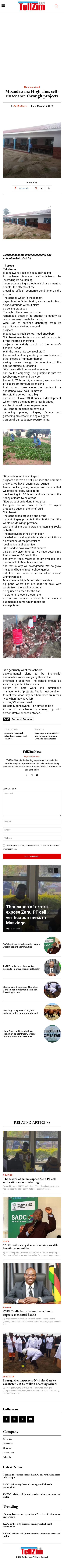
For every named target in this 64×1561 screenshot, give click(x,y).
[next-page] (56, 870)
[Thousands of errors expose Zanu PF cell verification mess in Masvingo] (32, 898)
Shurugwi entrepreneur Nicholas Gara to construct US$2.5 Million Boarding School (20, 990)
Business (16, 719)
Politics (7, 1175)
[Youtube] (37, 774)
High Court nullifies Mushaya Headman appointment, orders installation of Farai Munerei (19, 1034)
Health (7, 1307)
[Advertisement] (32, 46)
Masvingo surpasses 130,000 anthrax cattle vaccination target (20, 1012)
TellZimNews (20, 106)
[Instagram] (14, 1419)
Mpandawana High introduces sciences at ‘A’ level (15, 735)
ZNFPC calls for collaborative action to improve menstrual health (21, 967)
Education (27, 719)
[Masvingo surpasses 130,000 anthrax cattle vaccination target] (52, 1011)
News (6, 1241)
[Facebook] (27, 774)
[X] (32, 774)
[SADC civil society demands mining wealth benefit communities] (52, 945)
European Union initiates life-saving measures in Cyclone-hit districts (47, 735)
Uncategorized (32, 87)
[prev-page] (50, 870)
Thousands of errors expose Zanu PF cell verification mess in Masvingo (27, 914)
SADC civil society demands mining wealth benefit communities (21, 945)
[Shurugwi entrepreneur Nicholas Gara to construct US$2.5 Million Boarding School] (52, 989)
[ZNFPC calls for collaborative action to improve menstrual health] (52, 967)
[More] (49, 188)
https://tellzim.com (32, 756)
